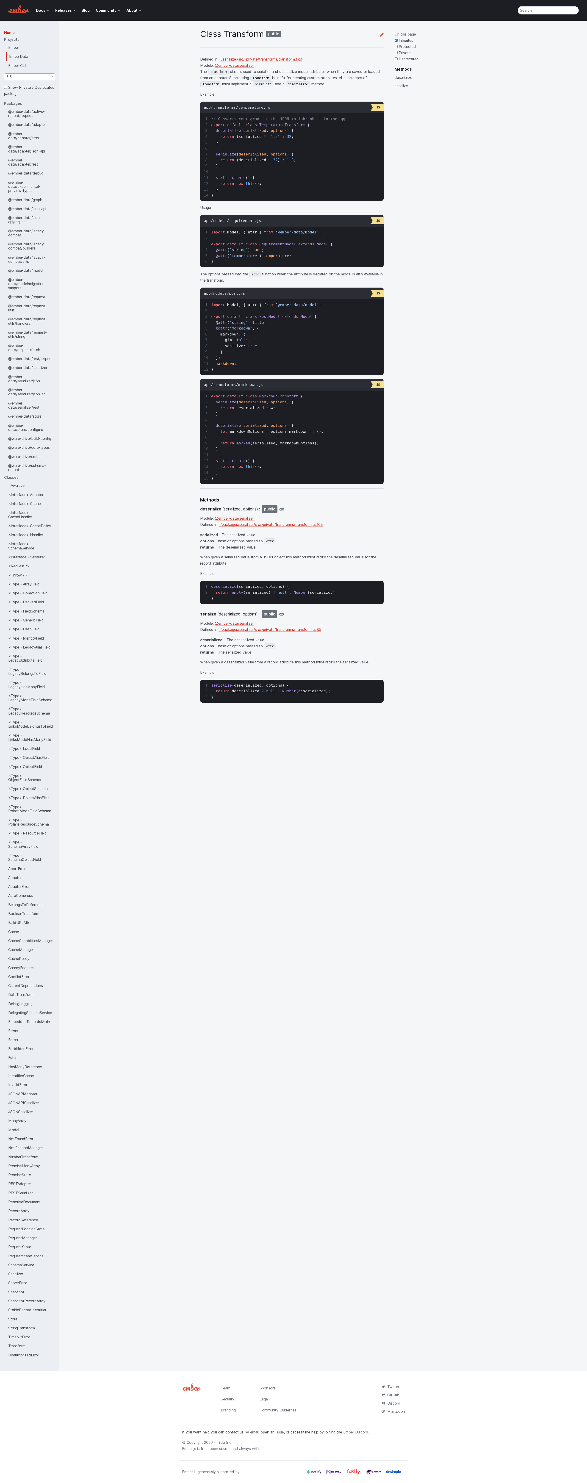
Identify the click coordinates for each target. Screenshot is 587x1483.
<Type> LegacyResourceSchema (29, 711)
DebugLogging (20, 1003)
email (254, 1432)
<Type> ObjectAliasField (29, 757)
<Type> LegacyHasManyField (26, 684)
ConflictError (18, 976)
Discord (393, 1403)
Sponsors (267, 1388)
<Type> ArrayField (24, 584)
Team (225, 1388)
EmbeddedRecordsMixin (29, 1021)
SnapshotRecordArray (26, 1301)
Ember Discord (355, 1432)
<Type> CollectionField (28, 593)
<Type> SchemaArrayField (23, 844)
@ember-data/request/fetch (24, 347)
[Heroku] (334, 1473)
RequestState (19, 1247)
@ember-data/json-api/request (24, 219)
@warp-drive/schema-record (27, 467)
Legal (264, 1399)
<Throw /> (17, 575)
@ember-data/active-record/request (26, 113)
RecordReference (23, 1220)
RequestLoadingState (26, 1229)
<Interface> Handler (25, 534)
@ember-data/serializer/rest (23, 405)
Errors (13, 1030)
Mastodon (396, 1411)
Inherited (406, 40)
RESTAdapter (19, 1183)
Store (12, 1319)
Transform (16, 1346)
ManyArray (17, 1120)
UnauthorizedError (23, 1355)
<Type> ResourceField (27, 833)
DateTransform (20, 994)
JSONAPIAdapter (22, 1094)
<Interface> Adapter (25, 494)
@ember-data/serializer (27, 367)
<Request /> (19, 566)
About (132, 10)
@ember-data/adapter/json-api (26, 148)
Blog (86, 10)
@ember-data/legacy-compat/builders (26, 246)
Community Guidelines (278, 1410)
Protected (407, 46)
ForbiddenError (20, 1048)
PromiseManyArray (24, 1166)
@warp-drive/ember (25, 456)
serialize (401, 85)
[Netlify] (314, 1473)
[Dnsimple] (393, 1473)
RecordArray (18, 1211)
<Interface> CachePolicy (29, 526)
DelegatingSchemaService (30, 1012)
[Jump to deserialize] (282, 509)
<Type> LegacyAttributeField (25, 658)
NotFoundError (20, 1139)
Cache (13, 931)
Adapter (15, 877)
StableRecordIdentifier (27, 1310)
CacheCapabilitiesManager (30, 940)
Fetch (13, 1039)
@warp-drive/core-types (29, 447)
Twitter (393, 1386)
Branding (228, 1410)
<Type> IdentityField (26, 638)
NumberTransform (23, 1157)
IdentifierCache (21, 1075)
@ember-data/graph (25, 199)
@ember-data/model (25, 270)
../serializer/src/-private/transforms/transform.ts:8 (260, 59)
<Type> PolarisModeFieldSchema (29, 808)
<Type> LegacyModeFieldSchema (30, 697)
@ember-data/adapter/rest (23, 162)
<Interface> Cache (24, 503)
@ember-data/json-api (27, 208)
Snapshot (16, 1292)
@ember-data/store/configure (25, 427)
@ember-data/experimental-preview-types (24, 186)
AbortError (17, 868)
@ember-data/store (25, 416)
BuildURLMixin (20, 922)
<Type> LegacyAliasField (29, 647)
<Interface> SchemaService (21, 545)
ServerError (17, 1283)
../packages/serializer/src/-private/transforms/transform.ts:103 (271, 524)
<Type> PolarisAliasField (29, 798)
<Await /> (16, 485)
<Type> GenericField (26, 620)
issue (280, 1432)
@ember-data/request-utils (27, 308)
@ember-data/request (26, 296)
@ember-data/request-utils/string (27, 334)
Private (404, 52)
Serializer (15, 1274)
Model (13, 1130)
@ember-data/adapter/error (23, 135)
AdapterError (19, 886)
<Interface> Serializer (26, 557)
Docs (40, 10)
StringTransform (21, 1328)
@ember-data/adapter (27, 124)
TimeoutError (19, 1337)
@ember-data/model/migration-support (27, 283)
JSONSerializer (20, 1111)
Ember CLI (17, 65)
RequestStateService (26, 1256)
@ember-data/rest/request (30, 358)
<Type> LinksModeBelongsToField (30, 724)
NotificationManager (25, 1147)
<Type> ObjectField (25, 766)
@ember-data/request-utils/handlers (27, 321)
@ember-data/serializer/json (24, 378)
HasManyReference (25, 1066)
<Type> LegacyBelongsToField (27, 671)
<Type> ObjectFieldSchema (24, 777)
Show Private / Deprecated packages (29, 90)
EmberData (18, 56)
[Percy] (374, 1473)
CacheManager (21, 949)
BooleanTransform (23, 913)
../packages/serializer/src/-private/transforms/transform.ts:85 (270, 629)
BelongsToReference (26, 904)
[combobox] (29, 76)
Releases (63, 10)
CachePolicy (18, 958)
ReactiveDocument (24, 1202)
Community (106, 10)
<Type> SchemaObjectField (24, 857)
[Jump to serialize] (281, 614)
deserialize (403, 77)
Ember (13, 47)
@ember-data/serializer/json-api (27, 392)
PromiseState (19, 1175)
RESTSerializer (20, 1193)
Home (9, 32)
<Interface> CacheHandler (20, 514)
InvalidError (17, 1084)
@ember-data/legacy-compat (26, 233)
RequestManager (22, 1238)
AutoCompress (20, 895)
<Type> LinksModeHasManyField (29, 737)
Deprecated (408, 59)
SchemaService (21, 1265)
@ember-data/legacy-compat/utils (26, 259)
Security (227, 1399)
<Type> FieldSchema (26, 611)
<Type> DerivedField (26, 602)
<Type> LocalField (24, 748)
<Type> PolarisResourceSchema (28, 822)
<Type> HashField (24, 629)
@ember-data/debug (25, 173)
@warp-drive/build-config (29, 438)
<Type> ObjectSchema (28, 788)
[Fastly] (354, 1473)
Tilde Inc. (224, 1442)
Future (13, 1057)
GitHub (393, 1395)
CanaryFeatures (21, 967)
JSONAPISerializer (23, 1102)
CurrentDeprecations (25, 985)
